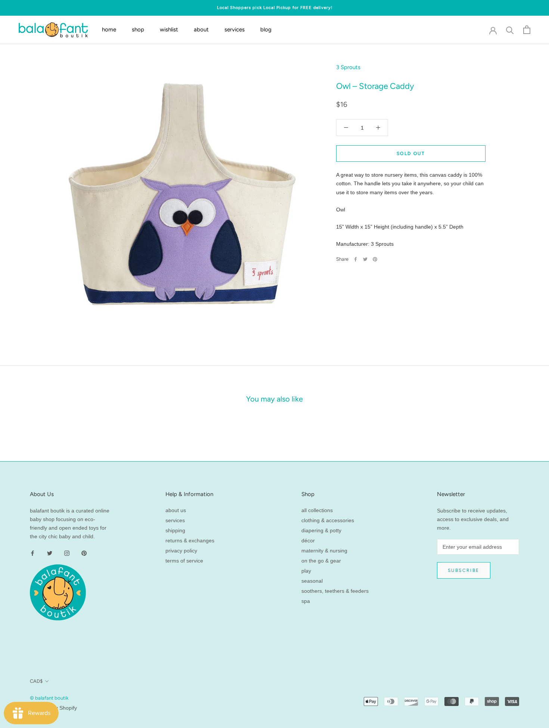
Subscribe (464, 570)
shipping (175, 530)
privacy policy (181, 551)
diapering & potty (321, 530)
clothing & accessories (327, 520)
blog (266, 30)
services (234, 30)
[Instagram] (66, 552)
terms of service (184, 561)
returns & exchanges (189, 540)
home (109, 30)
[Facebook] (355, 259)
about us (175, 510)
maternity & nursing (324, 551)
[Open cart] (526, 29)
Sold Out (411, 153)
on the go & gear (321, 561)
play (306, 571)
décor (308, 540)
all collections (317, 510)
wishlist (169, 30)
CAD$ (36, 681)
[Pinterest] (375, 259)
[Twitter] (365, 259)
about (201, 30)
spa (305, 601)
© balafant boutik (49, 698)
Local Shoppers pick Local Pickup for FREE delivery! (274, 7)
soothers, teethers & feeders (335, 591)
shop (138, 30)
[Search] (510, 30)
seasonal (312, 581)
